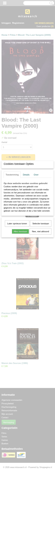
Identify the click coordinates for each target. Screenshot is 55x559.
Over (36, 174)
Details (26, 174)
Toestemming (12, 174)
